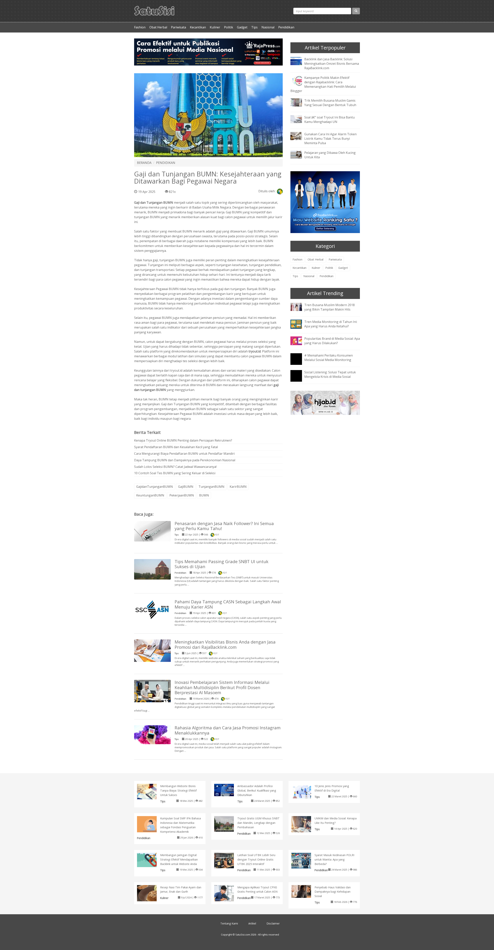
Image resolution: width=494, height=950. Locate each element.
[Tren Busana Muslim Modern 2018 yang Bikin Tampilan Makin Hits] (299, 306)
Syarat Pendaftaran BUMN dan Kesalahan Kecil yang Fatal (176, 447)
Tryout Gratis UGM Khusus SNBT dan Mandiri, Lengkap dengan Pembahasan (258, 822)
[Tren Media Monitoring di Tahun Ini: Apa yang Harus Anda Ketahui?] (299, 324)
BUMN (204, 495)
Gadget (242, 27)
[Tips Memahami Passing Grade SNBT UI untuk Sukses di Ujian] (152, 569)
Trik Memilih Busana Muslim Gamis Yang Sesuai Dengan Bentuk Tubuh (330, 102)
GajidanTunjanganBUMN (154, 486)
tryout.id (255, 351)
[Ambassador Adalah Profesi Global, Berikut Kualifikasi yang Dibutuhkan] (228, 789)
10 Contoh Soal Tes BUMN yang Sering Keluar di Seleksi (174, 473)
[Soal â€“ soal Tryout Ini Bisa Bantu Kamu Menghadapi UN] (299, 119)
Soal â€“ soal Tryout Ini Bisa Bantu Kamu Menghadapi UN (329, 119)
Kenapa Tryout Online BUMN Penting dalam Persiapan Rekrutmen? (183, 440)
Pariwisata (178, 27)
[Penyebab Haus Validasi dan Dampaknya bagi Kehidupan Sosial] (305, 891)
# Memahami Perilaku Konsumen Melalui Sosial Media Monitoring (328, 357)
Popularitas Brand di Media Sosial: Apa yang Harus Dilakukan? (332, 340)
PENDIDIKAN (165, 163)
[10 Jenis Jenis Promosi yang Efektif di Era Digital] (305, 791)
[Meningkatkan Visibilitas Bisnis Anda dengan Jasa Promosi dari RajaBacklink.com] (152, 651)
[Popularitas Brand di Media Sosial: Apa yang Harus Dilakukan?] (299, 340)
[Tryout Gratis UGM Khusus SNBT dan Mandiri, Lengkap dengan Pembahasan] (228, 823)
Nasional (267, 27)
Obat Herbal (158, 27)
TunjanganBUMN (211, 486)
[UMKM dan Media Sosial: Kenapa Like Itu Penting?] (305, 825)
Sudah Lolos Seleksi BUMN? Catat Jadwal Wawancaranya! (175, 467)
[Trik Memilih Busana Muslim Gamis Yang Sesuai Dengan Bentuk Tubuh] (299, 102)
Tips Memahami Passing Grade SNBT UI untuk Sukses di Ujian (221, 564)
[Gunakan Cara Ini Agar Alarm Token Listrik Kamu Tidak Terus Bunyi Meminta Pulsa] (299, 136)
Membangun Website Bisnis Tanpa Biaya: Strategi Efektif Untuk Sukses (178, 790)
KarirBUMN (238, 486)
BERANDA (144, 163)
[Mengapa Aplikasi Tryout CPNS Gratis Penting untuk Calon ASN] (228, 894)
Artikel (252, 923)
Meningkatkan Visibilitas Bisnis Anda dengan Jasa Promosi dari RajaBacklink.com (225, 644)
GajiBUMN (185, 486)
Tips (254, 27)
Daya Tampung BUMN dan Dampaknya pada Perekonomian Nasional (184, 460)
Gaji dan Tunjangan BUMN (153, 202)
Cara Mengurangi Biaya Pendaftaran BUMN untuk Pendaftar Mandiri (184, 453)
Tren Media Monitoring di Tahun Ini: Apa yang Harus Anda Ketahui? (330, 324)
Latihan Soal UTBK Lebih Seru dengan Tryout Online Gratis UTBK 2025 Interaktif (256, 859)
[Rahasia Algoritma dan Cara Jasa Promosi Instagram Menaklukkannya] (152, 734)
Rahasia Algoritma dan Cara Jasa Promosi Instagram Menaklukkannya (228, 730)
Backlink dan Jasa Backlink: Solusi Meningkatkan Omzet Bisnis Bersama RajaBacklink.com (331, 63)
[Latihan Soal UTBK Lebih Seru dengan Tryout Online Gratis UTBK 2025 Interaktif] (228, 860)
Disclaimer (273, 923)
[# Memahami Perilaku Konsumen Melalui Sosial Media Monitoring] (299, 361)
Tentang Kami (229, 923)
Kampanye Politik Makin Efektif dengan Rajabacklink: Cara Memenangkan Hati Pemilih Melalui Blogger (323, 84)
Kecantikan (198, 27)
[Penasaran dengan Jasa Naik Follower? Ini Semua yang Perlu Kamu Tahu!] (152, 531)
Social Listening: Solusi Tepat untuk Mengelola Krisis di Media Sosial (330, 374)
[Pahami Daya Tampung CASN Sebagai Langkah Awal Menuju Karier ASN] (152, 609)
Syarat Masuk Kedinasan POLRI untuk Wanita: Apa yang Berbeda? (334, 859)
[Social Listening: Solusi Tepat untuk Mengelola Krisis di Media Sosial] (299, 378)
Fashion (139, 27)
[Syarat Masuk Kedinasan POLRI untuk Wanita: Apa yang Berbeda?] (305, 860)
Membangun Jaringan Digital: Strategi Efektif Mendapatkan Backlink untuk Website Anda (179, 859)
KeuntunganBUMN (150, 495)
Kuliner (215, 27)
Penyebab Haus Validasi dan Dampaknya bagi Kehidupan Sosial (333, 891)
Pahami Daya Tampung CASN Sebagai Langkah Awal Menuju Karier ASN (228, 604)
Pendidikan (286, 27)
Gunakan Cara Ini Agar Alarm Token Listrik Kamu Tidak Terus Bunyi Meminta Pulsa (330, 138)
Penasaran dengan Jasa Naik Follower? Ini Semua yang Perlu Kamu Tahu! (224, 526)
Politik (228, 27)
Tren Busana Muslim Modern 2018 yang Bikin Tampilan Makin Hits (329, 307)
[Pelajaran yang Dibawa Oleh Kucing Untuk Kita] (299, 154)
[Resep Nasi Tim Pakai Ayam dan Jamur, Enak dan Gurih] (151, 894)
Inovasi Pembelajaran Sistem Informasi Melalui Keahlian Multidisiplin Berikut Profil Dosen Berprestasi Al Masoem (222, 687)
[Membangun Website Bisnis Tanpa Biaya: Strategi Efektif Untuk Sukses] (151, 791)
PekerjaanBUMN (181, 495)
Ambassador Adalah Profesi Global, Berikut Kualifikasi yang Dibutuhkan (256, 790)
